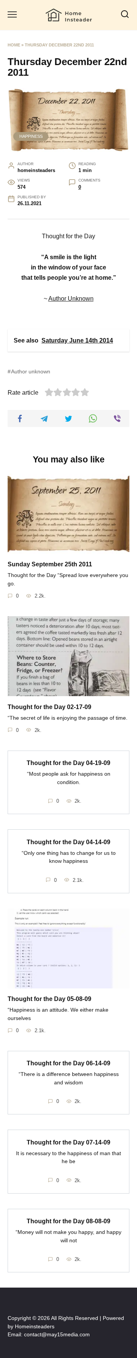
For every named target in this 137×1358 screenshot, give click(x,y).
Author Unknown (71, 298)
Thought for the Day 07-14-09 (68, 1142)
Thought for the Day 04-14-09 (68, 841)
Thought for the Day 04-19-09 (68, 763)
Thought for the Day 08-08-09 (68, 1221)
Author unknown (30, 371)
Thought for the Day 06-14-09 (68, 1063)
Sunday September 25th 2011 (50, 564)
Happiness (31, 136)
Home (14, 45)
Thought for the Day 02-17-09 (49, 706)
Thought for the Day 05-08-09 (49, 999)
